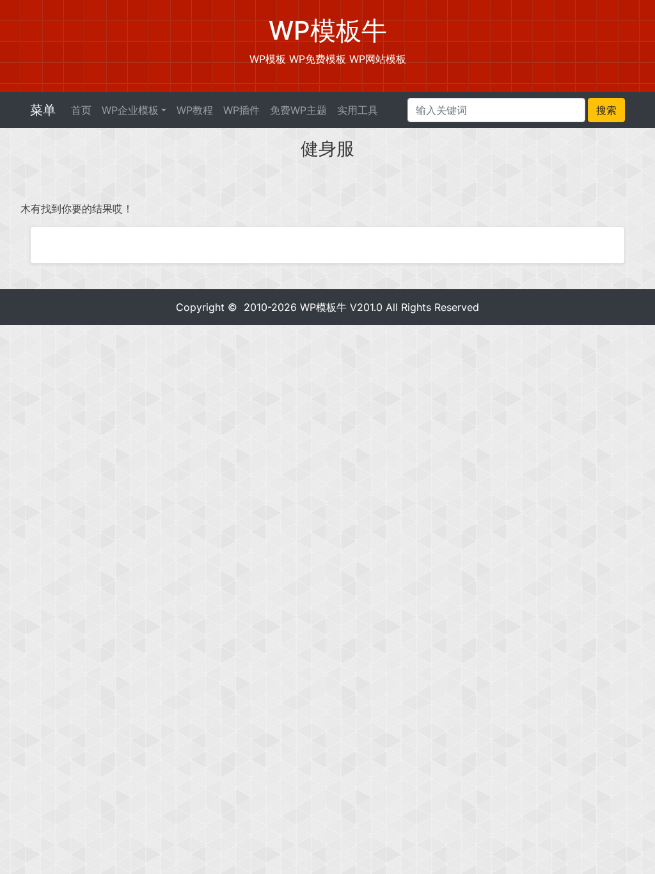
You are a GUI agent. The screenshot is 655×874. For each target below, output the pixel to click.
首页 (81, 110)
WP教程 (195, 110)
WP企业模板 (130, 110)
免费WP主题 (298, 110)
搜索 (606, 110)
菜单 (43, 110)
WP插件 (241, 110)
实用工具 (357, 110)
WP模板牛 (323, 307)
